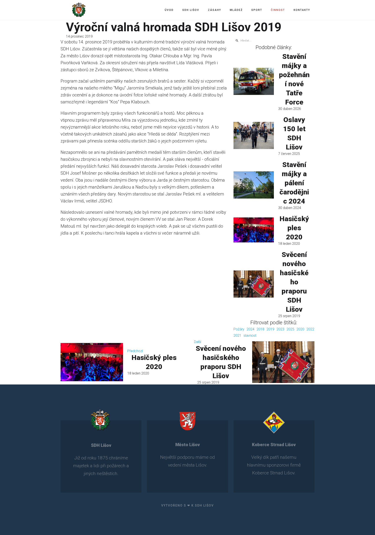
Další (197, 342)
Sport (256, 10)
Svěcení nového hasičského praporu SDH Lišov (294, 281)
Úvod (169, 10)
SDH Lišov (190, 10)
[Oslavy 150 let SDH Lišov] (254, 135)
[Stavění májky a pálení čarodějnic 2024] (254, 185)
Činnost (278, 10)
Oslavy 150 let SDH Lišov (294, 133)
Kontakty (302, 10)
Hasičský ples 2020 (294, 228)
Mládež (236, 10)
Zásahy (214, 10)
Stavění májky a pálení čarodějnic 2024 (294, 183)
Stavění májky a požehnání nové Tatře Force (294, 79)
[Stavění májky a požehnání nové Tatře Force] (254, 81)
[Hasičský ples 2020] (254, 230)
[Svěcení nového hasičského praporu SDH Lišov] (254, 284)
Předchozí (135, 351)
